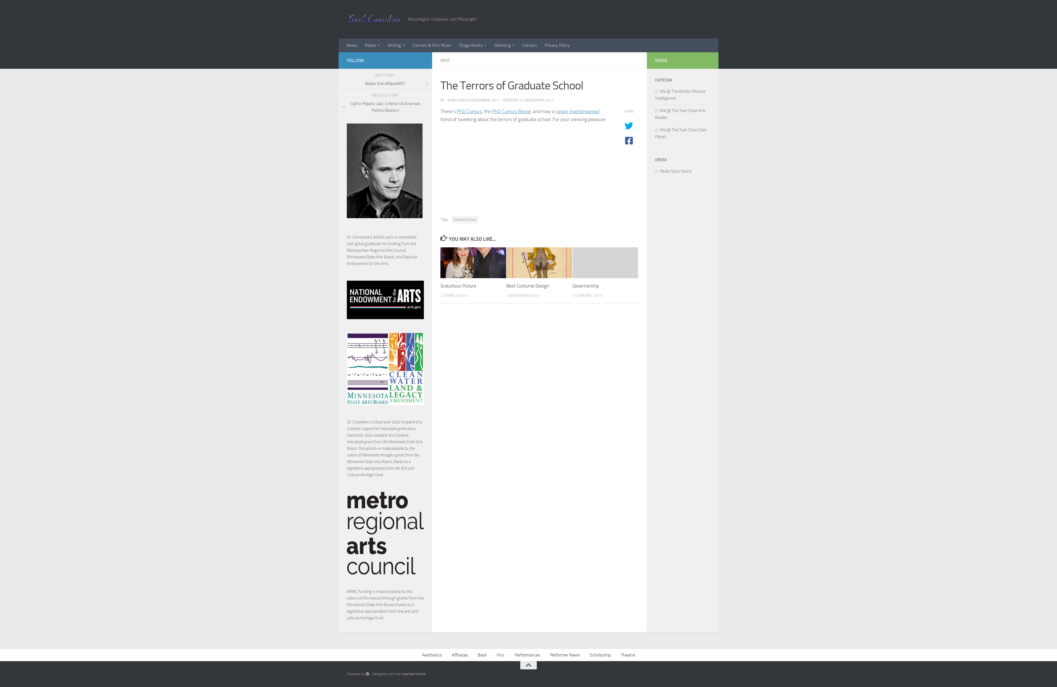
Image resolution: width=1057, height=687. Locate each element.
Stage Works (471, 45)
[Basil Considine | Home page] (374, 19)
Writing (394, 45)
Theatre (628, 655)
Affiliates (460, 655)
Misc (445, 60)
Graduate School (465, 219)
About (370, 45)
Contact (529, 45)
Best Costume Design (527, 286)
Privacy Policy (557, 45)
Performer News (565, 655)
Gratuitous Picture (458, 286)
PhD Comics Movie (511, 111)
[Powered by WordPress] (367, 674)
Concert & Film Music (432, 45)
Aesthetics (432, 655)
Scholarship (600, 655)
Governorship (586, 286)
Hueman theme (414, 674)
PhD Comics (469, 111)
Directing (502, 45)
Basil (482, 655)
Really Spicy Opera (675, 171)
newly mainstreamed (577, 111)
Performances (527, 655)
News (352, 45)
